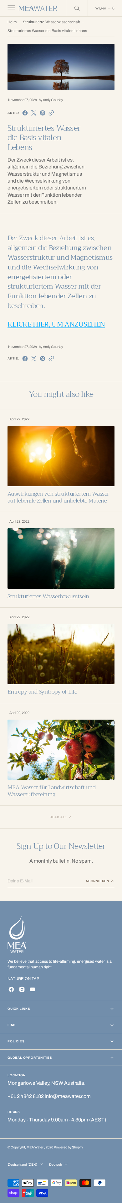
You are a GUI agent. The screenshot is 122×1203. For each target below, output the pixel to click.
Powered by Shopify (68, 1147)
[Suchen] (77, 8)
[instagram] (22, 989)
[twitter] (34, 113)
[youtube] (32, 989)
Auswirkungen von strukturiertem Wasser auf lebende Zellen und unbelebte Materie (58, 497)
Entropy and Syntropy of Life (42, 692)
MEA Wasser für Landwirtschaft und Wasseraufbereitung (51, 791)
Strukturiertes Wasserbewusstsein (48, 596)
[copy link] (51, 113)
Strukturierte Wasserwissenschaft (51, 22)
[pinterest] (42, 113)
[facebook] (25, 113)
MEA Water (35, 1147)
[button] (11, 8)
